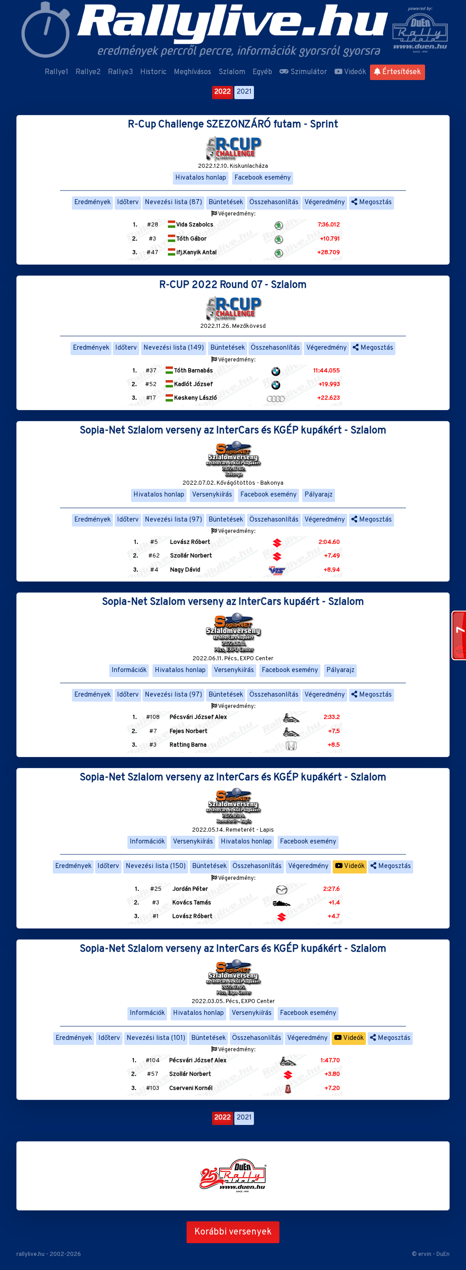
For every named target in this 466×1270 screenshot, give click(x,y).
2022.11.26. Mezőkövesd (233, 326)
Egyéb (262, 72)
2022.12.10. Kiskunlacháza (233, 166)
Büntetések (225, 202)
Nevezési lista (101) (156, 1038)
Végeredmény (324, 202)
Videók (354, 72)
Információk (129, 670)
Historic (153, 72)
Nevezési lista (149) (173, 348)
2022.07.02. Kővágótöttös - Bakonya (233, 483)
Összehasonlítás (274, 202)
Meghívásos (192, 72)
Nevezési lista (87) (173, 202)
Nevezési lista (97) (173, 520)
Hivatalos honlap (200, 178)
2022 (222, 92)
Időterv (128, 202)
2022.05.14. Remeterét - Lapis (233, 830)
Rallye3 (120, 72)
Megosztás (374, 202)
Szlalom (231, 72)
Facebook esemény (262, 178)
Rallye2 (88, 72)
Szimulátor (308, 72)
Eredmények (92, 202)
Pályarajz (318, 495)
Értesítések (400, 72)
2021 (244, 92)
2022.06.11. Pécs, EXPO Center (233, 659)
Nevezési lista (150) (156, 866)
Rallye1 (56, 72)
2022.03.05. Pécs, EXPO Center (233, 1001)
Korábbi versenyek (233, 1232)
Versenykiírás (212, 495)
